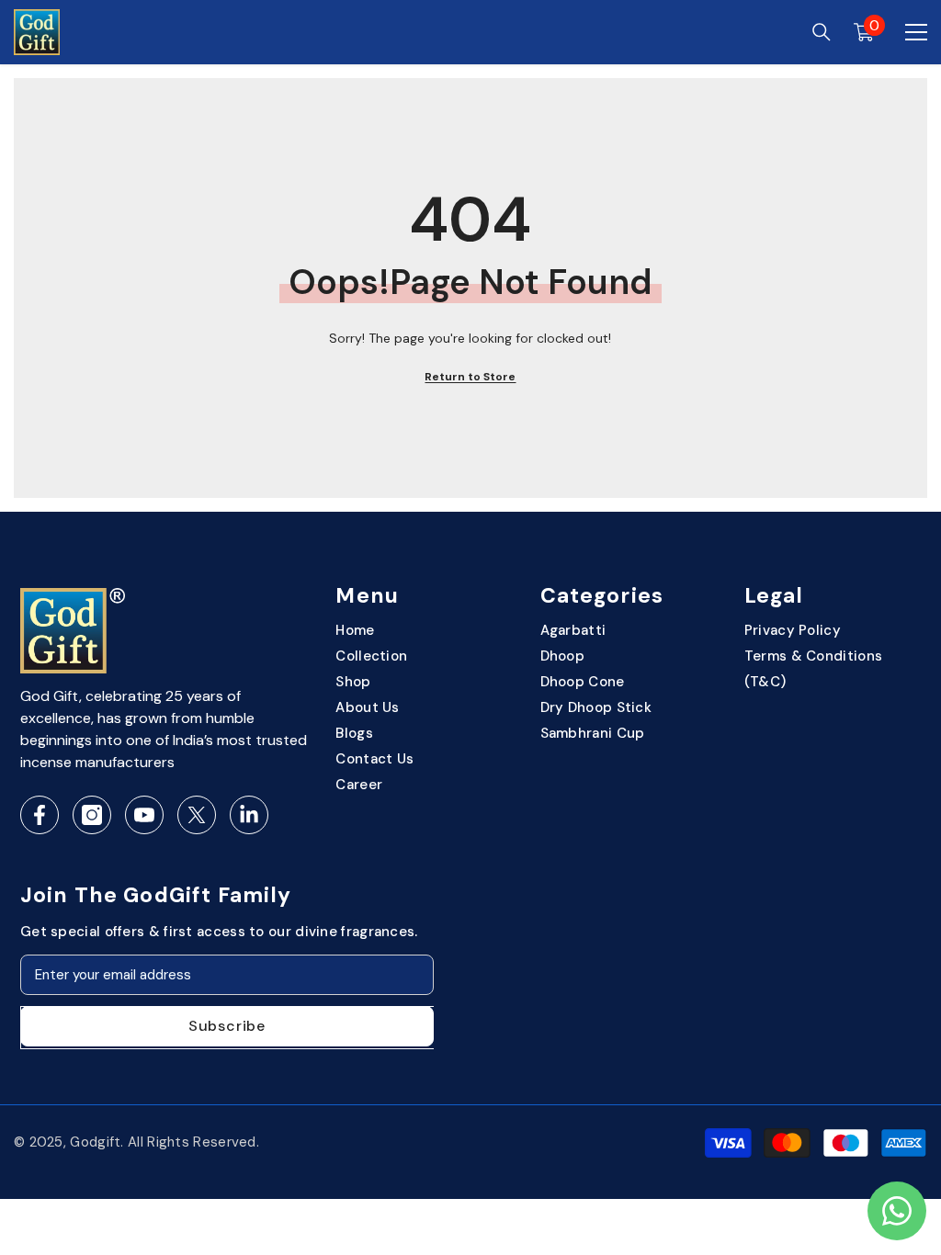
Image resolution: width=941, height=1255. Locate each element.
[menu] (916, 32)
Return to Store (470, 376)
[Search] (822, 32)
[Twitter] (196, 815)
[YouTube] (144, 815)
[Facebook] (39, 815)
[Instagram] (92, 815)
